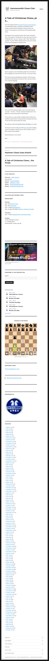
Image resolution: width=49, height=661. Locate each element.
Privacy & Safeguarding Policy (23, 657)
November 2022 (10, 489)
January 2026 (9, 439)
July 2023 (8, 477)
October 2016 (9, 613)
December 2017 (10, 589)
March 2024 (9, 469)
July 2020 (8, 533)
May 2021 (8, 516)
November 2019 (10, 548)
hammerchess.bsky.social (16, 186)
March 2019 (9, 562)
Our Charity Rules (9, 653)
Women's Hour (14, 203)
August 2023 (9, 475)
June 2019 (8, 557)
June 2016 (8, 621)
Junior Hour (13, 205)
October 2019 (9, 549)
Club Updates (23, 141)
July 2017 (8, 597)
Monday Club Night (14, 298)
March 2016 (9, 626)
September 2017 (10, 594)
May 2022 (8, 498)
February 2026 (10, 437)
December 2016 (10, 610)
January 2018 (9, 587)
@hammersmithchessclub (16, 184)
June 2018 (8, 578)
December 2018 (10, 567)
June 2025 (8, 450)
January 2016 (9, 629)
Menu (41, 9)
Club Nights (8, 640)
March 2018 (9, 583)
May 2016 (8, 622)
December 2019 (10, 546)
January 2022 (9, 505)
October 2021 (9, 510)
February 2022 (10, 503)
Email (7, 275)
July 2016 (8, 619)
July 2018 (8, 576)
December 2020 (10, 525)
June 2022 (8, 496)
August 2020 (9, 532)
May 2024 (8, 466)
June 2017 (8, 599)
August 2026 (9, 427)
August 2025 (9, 448)
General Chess (29, 141)
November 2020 (10, 526)
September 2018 (10, 573)
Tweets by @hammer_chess (12, 369)
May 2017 (8, 601)
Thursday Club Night (14, 302)
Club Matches (8, 643)
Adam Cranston (15, 177)
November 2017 (10, 590)
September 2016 (10, 615)
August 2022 (9, 493)
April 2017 (8, 603)
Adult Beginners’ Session (16, 294)
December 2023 (10, 473)
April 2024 (8, 468)
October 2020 (9, 528)
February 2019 (9, 564)
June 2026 (8, 430)
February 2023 (9, 484)
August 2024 (9, 462)
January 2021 (9, 523)
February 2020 (10, 542)
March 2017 (9, 605)
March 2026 (9, 436)
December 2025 (10, 441)
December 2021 (10, 507)
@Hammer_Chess (14, 182)
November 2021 (10, 509)
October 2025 (9, 445)
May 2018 (8, 580)
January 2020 (9, 544)
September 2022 (10, 491)
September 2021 (10, 512)
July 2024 (8, 464)
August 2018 (9, 574)
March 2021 (9, 519)
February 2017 (9, 606)
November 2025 (10, 443)
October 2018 (9, 571)
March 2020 (9, 541)
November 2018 (10, 569)
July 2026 (8, 429)
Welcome (7, 637)
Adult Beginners (16, 207)
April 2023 (8, 482)
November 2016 (10, 612)
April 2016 (8, 624)
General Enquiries (14, 181)
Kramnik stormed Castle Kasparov (27, 24)
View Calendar (8, 313)
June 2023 (8, 478)
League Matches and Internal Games (21, 214)
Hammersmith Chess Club (22, 8)
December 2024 (10, 457)
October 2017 (9, 592)
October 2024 (9, 459)
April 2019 (8, 560)
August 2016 (9, 617)
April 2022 (8, 500)
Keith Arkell (26, 127)
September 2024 (10, 461)
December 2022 (10, 487)
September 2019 (10, 551)
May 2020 (8, 537)
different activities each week (26, 209)
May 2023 (8, 480)
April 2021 (8, 517)
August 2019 (9, 553)
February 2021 (9, 521)
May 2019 (8, 558)
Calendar (7, 647)
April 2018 (8, 581)
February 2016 (9, 628)
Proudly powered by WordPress (36, 657)
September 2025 (10, 446)
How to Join (8, 650)
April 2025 (8, 453)
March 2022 (9, 501)
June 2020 (8, 535)
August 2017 (9, 596)
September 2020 (10, 530)
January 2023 (9, 485)
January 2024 (9, 471)
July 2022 (8, 494)
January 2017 (9, 608)
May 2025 (8, 452)
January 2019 (9, 565)
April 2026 (8, 434)
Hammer (9, 141)
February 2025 (10, 455)
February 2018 (9, 585)
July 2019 (8, 555)
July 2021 (8, 514)
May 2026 (8, 432)
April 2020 (8, 539)
